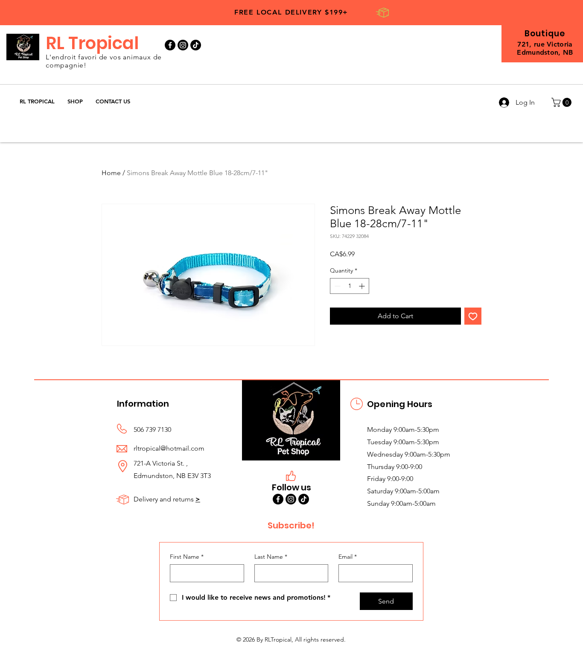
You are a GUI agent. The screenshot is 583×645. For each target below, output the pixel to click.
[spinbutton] (349, 286)
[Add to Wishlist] (472, 316)
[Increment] (362, 286)
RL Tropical (92, 43)
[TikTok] (195, 45)
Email (347, 556)
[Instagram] (183, 45)
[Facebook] (170, 45)
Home (111, 173)
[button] (75, 101)
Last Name (270, 556)
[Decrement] (336, 286)
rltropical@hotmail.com (169, 448)
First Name (187, 556)
